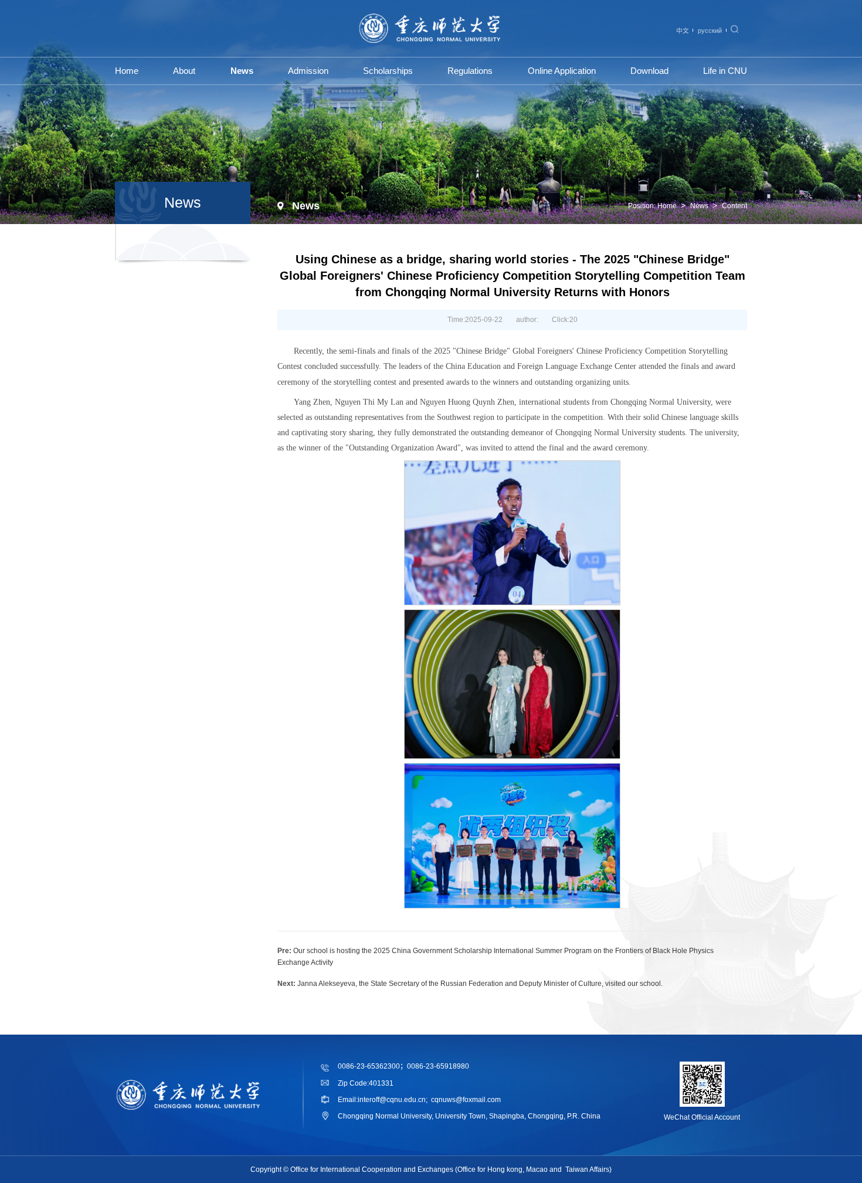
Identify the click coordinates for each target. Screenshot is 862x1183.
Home (667, 206)
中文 (682, 30)
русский (710, 30)
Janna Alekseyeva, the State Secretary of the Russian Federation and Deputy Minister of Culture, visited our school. (480, 983)
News (699, 206)
